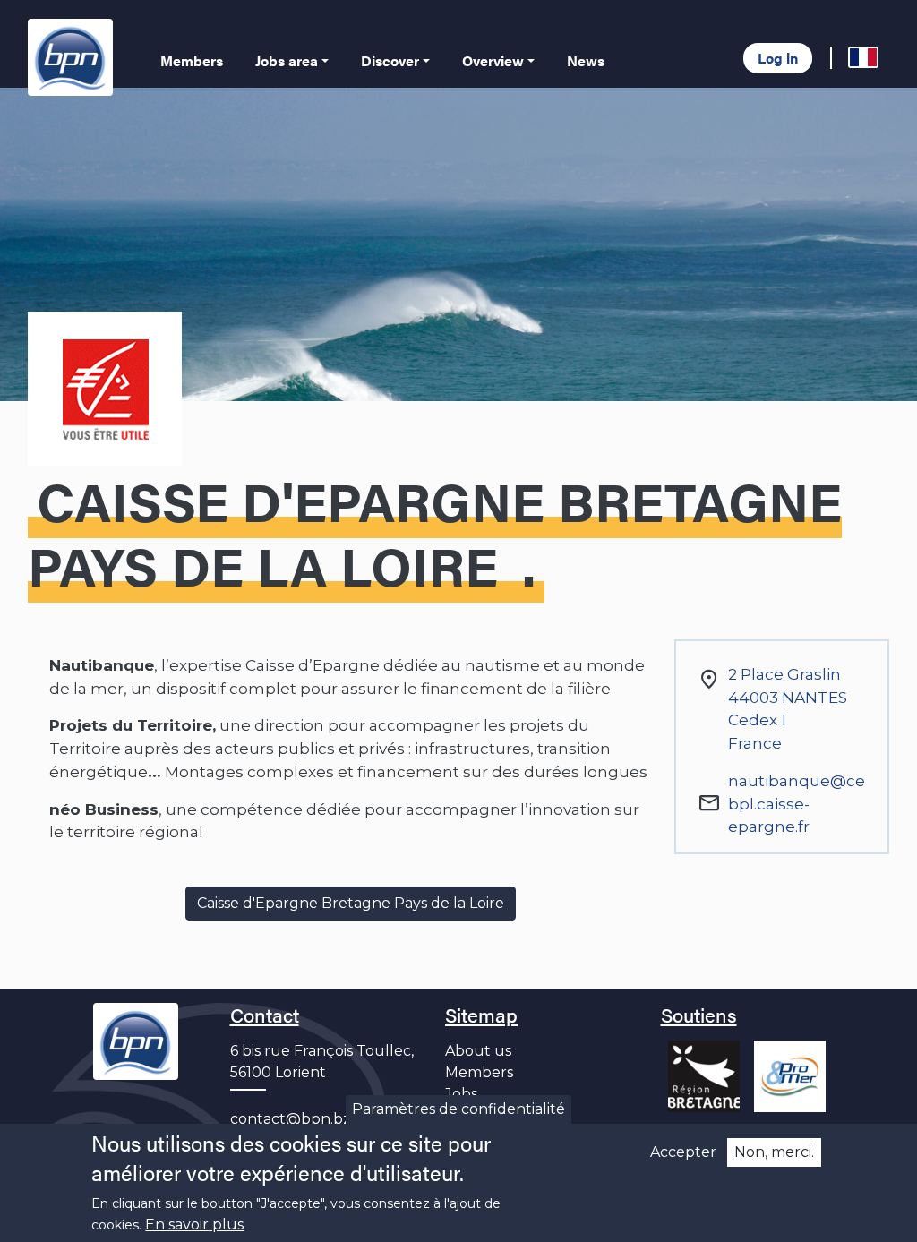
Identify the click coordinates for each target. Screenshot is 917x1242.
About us (478, 1050)
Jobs (461, 1093)
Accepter (683, 1152)
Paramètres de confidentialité (458, 1109)
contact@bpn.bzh (295, 1118)
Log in (778, 57)
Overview (493, 60)
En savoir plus (194, 1224)
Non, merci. (774, 1152)
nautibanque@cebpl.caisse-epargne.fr (796, 803)
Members (191, 60)
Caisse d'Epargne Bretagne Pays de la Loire (350, 903)
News (585, 60)
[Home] (74, 57)
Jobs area (286, 60)
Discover (390, 60)
